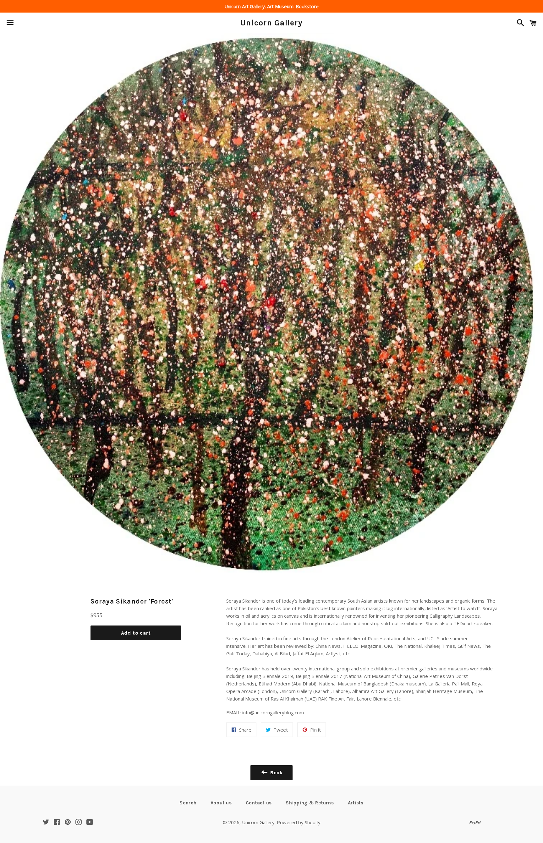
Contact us (259, 803)
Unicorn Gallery (271, 22)
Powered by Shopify (299, 822)
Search (188, 803)
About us (221, 803)
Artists (356, 803)
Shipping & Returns (310, 803)
